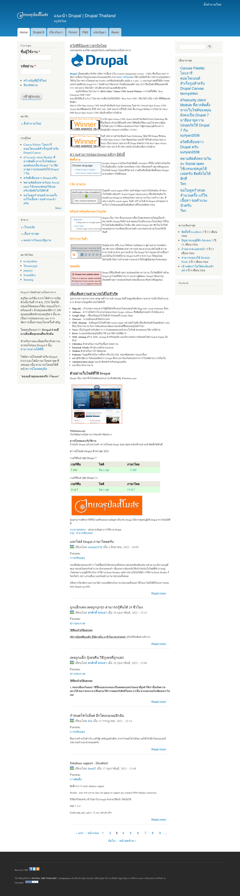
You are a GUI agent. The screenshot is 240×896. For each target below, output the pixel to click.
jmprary (28, 270)
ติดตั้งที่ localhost (191, 232)
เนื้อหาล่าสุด (31, 233)
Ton (90, 721)
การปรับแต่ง (77, 558)
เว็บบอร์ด (29, 227)
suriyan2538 (95, 547)
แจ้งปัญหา (99, 32)
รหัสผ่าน (28, 66)
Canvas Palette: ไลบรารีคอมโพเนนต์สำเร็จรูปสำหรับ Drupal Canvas (41, 148)
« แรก (79, 833)
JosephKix (30, 275)
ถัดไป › (112, 840)
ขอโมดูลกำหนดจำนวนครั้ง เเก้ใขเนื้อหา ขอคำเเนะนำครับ (40, 199)
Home (24, 32)
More (58, 208)
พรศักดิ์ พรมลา (97, 612)
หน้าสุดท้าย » (127, 840)
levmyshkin (30, 261)
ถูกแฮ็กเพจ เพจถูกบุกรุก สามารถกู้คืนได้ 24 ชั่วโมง (106, 607)
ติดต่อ (115, 32)
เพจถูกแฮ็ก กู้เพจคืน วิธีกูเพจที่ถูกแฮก (97, 657)
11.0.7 (131, 489)
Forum (73, 32)
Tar (101, 470)
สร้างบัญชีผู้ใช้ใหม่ (35, 80)
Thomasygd (30, 266)
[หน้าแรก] (33, 16)
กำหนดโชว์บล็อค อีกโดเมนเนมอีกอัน (97, 715)
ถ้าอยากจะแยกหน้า (193, 249)
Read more (158, 593)
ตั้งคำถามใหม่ (212, 4)
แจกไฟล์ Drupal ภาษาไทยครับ (92, 541)
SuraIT (92, 768)
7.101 (133, 470)
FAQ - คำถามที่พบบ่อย (81, 533)
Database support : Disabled (89, 763)
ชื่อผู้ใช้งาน (30, 51)
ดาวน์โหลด (125, 77)
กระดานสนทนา (78, 529)
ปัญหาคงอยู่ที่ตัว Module (196, 240)
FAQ (85, 32)
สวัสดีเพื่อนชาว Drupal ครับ (40, 178)
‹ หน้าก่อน (92, 833)
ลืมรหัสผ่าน (31, 85)
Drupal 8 (38, 32)
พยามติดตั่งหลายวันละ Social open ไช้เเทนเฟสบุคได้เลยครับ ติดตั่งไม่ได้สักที (41, 186)
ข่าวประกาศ (77, 623)
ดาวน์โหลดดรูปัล (36, 369)
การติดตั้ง (75, 779)
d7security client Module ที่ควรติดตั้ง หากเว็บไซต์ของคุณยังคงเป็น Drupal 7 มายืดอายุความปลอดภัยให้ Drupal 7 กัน (41, 165)
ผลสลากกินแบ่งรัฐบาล (37, 240)
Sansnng (28, 279)
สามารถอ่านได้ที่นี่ (32, 349)
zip (107, 470)
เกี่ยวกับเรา (56, 32)
